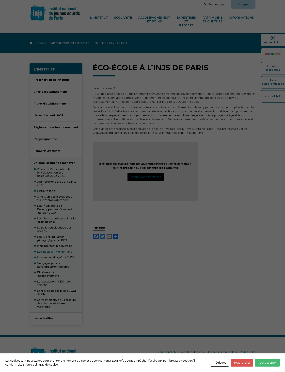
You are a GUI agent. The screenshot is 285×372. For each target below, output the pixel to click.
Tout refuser (242, 362)
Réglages (220, 362)
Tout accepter (267, 362)
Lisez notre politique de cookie (38, 364)
